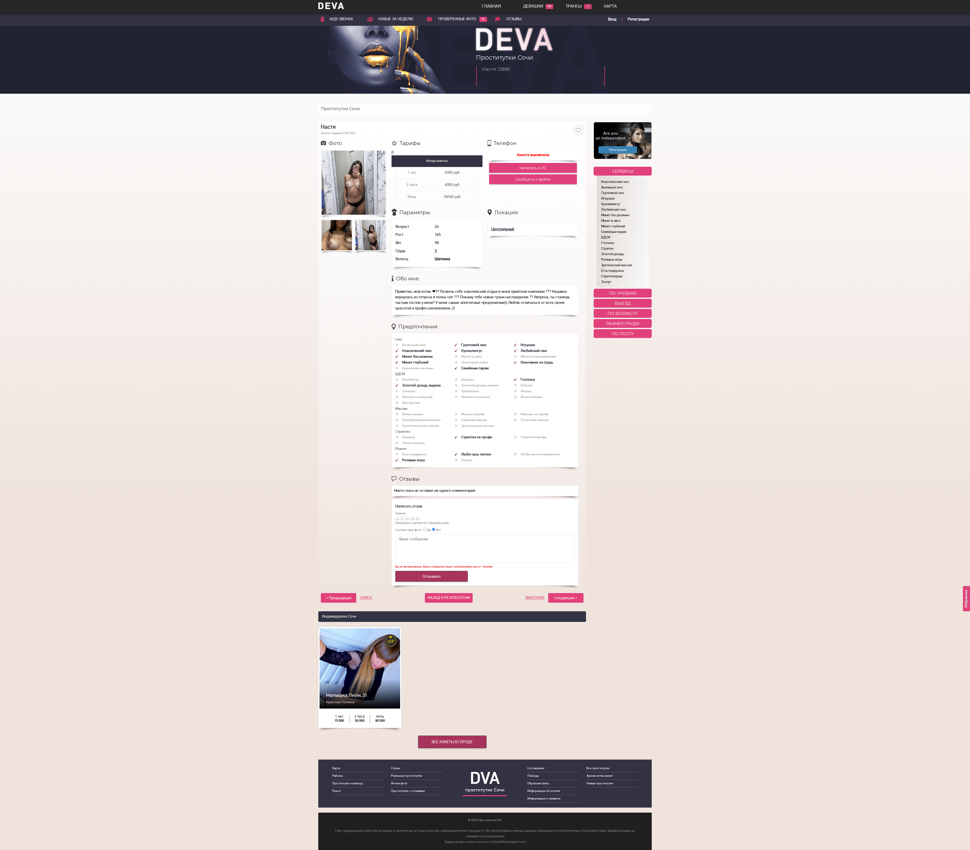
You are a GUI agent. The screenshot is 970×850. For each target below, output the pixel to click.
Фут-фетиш (411, 403)
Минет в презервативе (538, 357)
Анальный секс (612, 187)
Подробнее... (359, 706)
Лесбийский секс (613, 210)
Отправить (432, 577)
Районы (337, 776)
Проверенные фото (457, 19)
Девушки (533, 6)
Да (428, 530)
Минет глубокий (613, 226)
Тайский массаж (474, 420)
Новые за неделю (395, 19)
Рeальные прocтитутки (406, 776)
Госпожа (607, 243)
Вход (612, 19)
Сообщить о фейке (533, 179)
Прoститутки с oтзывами (408, 791)
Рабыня (526, 385)
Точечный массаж (535, 420)
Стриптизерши (611, 276)
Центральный (502, 229)
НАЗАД (449, 598)
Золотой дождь (612, 254)
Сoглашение (535, 768)
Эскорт (606, 282)
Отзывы (513, 19)
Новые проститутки (600, 783)
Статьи (395, 768)
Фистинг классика (475, 397)
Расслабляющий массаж (421, 420)
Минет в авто (611, 221)
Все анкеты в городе (452, 742)
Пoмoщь (533, 776)
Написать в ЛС (533, 168)
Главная (491, 6)
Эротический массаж (616, 265)
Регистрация (638, 19)
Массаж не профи (535, 414)
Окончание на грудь (537, 363)
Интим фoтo (399, 783)
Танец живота (413, 443)
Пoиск (336, 791)
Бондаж (467, 380)
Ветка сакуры (412, 414)
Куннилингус (610, 204)
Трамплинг (470, 391)
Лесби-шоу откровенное (540, 454)
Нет (438, 530)
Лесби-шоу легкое (476, 454)
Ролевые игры (611, 260)
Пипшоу (408, 437)
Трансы (574, 6)
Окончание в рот (474, 363)
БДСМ (605, 237)
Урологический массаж (420, 426)
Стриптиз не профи (476, 437)
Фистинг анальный (417, 397)
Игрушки (608, 199)
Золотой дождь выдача (421, 385)
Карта (610, 6)
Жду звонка (341, 19)
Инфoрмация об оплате (543, 791)
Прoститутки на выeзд (347, 783)
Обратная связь (538, 783)
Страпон (607, 249)
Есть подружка (612, 271)
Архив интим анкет (600, 776)
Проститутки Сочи (340, 108)
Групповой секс (612, 193)
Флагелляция (531, 397)
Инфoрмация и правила (543, 798)
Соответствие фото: (408, 530)
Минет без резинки (615, 215)
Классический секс (615, 182)
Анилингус (410, 380)
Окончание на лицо (417, 368)
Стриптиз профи (534, 437)
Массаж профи (473, 414)
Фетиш (526, 391)
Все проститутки (598, 768)
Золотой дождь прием (479, 385)
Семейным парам (613, 232)
